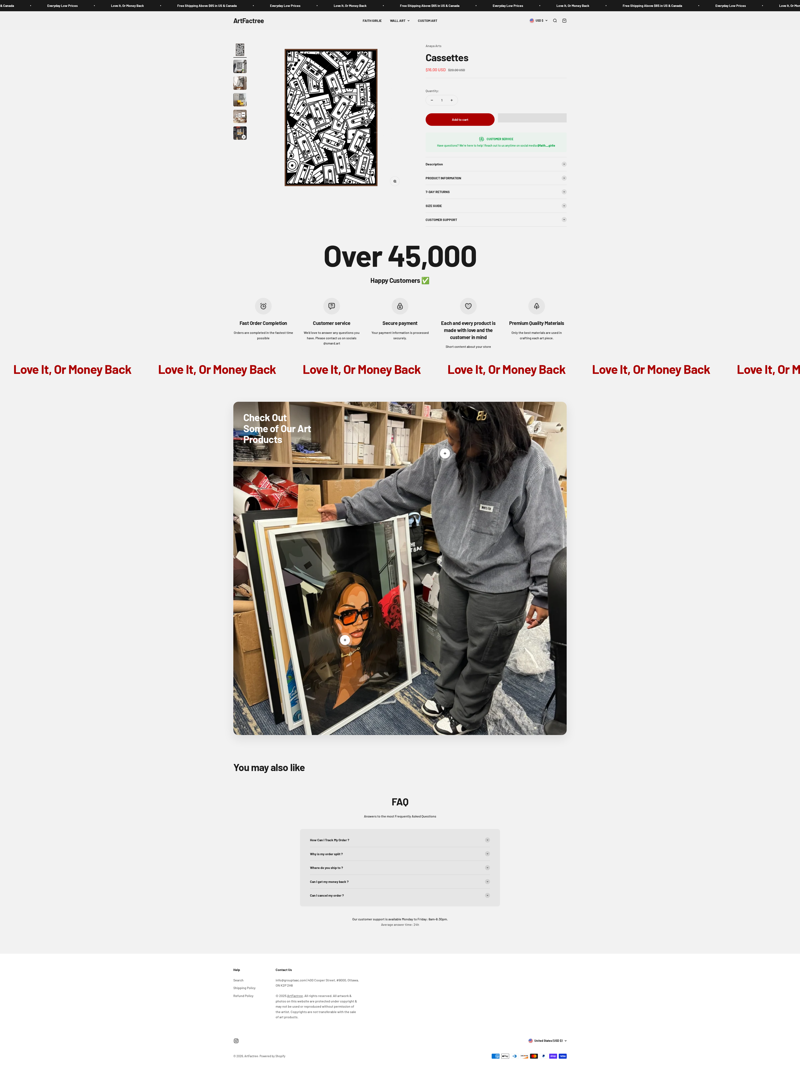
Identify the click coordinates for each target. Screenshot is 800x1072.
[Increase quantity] (452, 100)
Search (238, 980)
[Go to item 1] (240, 50)
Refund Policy (243, 996)
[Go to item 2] (240, 67)
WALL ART (397, 20)
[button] (532, 117)
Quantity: (432, 91)
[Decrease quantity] (432, 100)
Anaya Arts (433, 46)
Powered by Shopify (272, 1056)
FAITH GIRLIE (372, 20)
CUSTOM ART (427, 20)
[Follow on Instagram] (236, 1041)
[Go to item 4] (240, 100)
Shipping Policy (244, 988)
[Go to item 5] (240, 117)
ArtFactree (295, 996)
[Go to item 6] (240, 133)
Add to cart (460, 119)
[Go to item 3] (240, 83)
